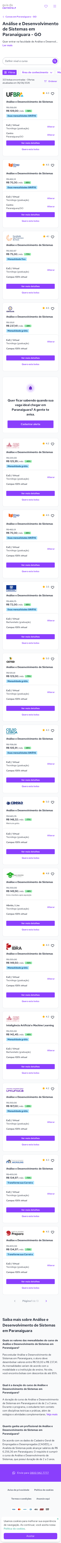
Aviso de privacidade (18, 1489)
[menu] (54, 6)
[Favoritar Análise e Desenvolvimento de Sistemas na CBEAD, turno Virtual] (52, 802)
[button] (30, 61)
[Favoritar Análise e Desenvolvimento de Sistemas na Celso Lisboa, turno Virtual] (52, 730)
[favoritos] (46, 6)
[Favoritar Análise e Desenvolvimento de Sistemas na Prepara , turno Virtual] (52, 1232)
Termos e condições (21, 1498)
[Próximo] (46, 1301)
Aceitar (30, 1536)
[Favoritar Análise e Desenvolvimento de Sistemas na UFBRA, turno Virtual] (52, 93)
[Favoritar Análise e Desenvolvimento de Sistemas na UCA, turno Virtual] (52, 308)
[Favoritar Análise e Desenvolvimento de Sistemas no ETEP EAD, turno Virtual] (52, 165)
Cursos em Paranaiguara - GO (20, 16)
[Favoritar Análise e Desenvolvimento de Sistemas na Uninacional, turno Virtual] (52, 587)
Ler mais (8, 45)
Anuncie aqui (43, 1498)
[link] (14, 94)
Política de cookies (43, 1489)
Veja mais (52, 1414)
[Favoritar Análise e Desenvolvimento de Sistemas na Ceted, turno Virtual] (52, 659)
